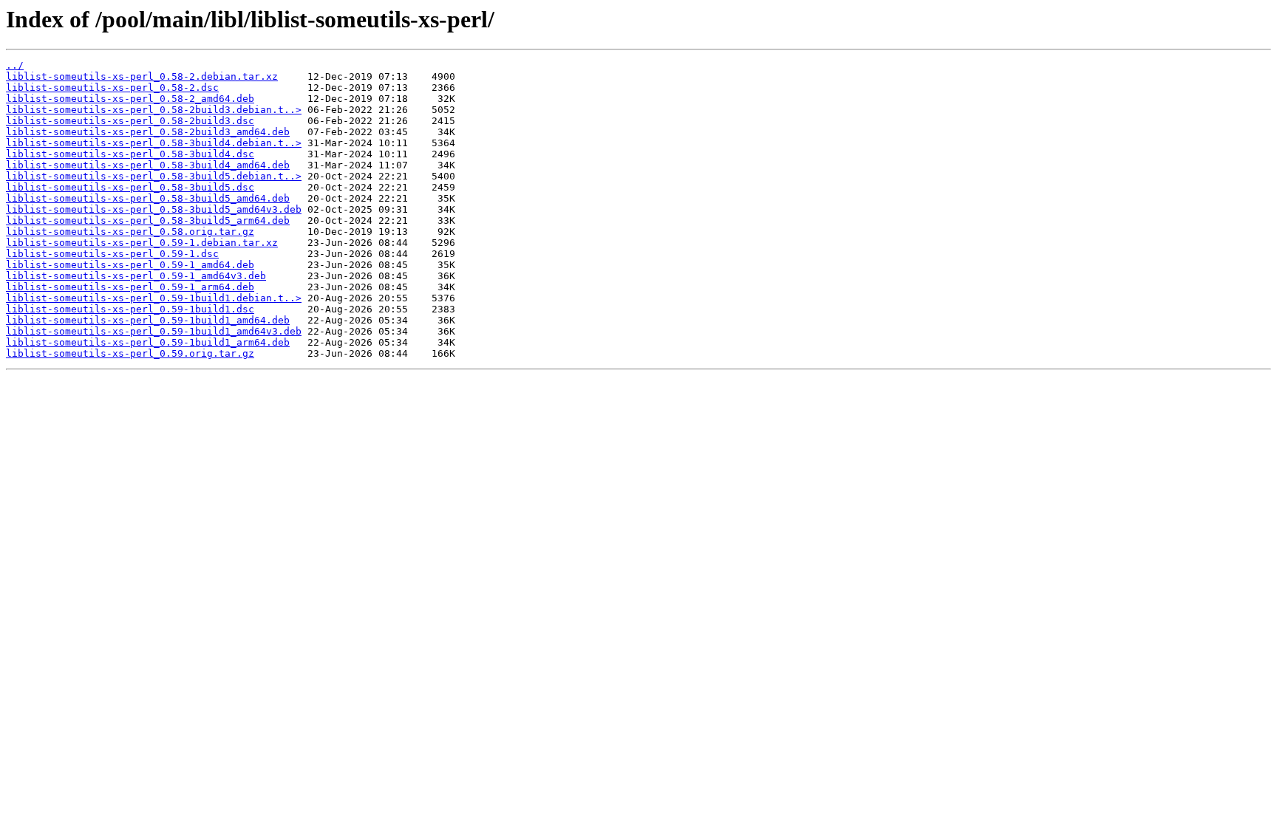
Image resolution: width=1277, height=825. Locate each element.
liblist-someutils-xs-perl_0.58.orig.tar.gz (130, 231)
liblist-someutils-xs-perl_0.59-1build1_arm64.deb (148, 342)
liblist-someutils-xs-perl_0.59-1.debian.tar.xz (142, 242)
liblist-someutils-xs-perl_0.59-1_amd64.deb (130, 264)
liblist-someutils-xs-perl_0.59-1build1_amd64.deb (148, 320)
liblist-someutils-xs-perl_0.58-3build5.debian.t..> (154, 176)
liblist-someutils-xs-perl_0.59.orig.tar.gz (130, 353)
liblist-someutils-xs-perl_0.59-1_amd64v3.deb (136, 275)
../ (15, 65)
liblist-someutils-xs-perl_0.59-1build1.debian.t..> (154, 298)
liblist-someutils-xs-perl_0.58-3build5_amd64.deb (148, 198)
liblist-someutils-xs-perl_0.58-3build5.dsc (130, 187)
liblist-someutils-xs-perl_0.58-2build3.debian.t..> (154, 109)
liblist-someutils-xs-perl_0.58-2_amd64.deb (130, 98)
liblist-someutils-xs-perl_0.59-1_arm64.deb (130, 286)
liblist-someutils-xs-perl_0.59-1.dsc (112, 253)
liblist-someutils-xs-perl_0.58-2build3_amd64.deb (148, 131)
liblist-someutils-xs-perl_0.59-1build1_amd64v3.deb (154, 331)
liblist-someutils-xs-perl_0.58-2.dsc (112, 87)
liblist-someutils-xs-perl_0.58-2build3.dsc (130, 120)
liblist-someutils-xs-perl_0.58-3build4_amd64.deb (148, 165)
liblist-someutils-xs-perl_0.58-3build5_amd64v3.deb (154, 209)
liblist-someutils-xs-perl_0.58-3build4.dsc (130, 154)
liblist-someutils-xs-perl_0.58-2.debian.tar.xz (142, 76)
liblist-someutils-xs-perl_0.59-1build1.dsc (130, 309)
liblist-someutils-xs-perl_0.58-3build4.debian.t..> (154, 142)
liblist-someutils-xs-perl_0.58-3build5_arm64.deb (148, 220)
